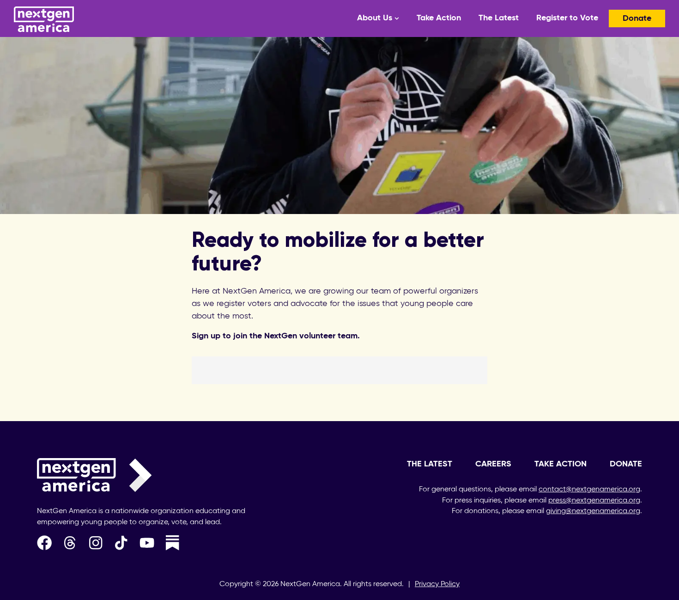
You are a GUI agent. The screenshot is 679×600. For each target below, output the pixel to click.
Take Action (439, 18)
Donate (637, 18)
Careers (493, 464)
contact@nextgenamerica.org (589, 489)
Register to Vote (567, 18)
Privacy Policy (437, 584)
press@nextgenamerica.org (594, 500)
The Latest (499, 18)
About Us (374, 18)
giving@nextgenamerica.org (593, 511)
